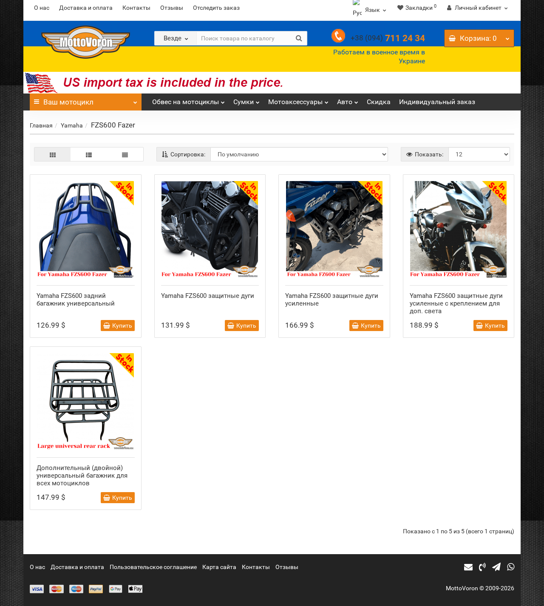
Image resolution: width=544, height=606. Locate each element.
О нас (41, 7)
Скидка (379, 102)
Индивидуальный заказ (437, 102)
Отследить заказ (216, 7)
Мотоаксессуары (295, 102)
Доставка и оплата (86, 7)
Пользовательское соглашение (153, 567)
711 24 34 (388, 38)
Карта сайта (219, 567)
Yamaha (72, 125)
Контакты (136, 7)
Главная (41, 125)
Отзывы (171, 7)
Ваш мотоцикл (68, 102)
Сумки (243, 102)
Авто (344, 102)
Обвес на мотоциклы (185, 102)
